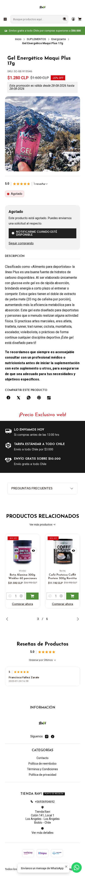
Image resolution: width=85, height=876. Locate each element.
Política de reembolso (42, 763)
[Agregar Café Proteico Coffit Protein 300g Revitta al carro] (40, 596)
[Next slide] (77, 618)
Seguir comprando (21, 243)
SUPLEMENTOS (36, 39)
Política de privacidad (42, 774)
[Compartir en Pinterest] (38, 398)
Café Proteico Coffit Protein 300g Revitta (30, 577)
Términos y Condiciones (42, 769)
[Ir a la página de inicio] (42, 7)
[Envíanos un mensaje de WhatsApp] (76, 867)
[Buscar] (64, 19)
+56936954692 (45, 801)
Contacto (42, 758)
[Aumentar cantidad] (29, 596)
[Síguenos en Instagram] (47, 736)
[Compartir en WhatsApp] (28, 398)
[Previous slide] (8, 618)
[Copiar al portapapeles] (48, 398)
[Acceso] (73, 19)
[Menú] (5, 19)
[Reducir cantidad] (17, 596)
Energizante (58, 39)
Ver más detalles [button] (42, 832)
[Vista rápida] (41, 550)
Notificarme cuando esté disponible (36, 233)
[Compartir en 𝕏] (18, 398)
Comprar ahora (30, 604)
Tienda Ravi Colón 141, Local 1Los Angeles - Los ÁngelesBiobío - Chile (43, 817)
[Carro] (80, 19)
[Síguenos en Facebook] (53, 736)
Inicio (18, 39)
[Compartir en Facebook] (8, 398)
